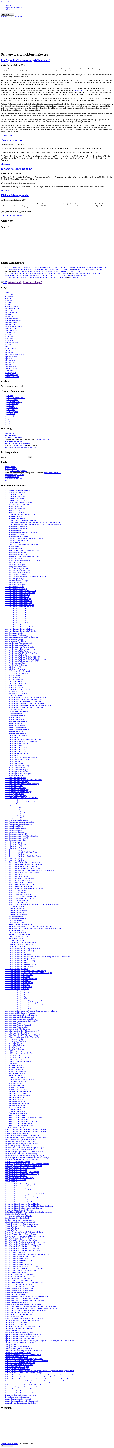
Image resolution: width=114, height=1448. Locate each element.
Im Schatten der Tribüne (13, 326)
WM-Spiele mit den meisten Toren (17, 1369)
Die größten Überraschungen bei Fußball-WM (21, 1144)
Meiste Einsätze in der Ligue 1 (16, 1262)
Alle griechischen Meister (14, 667)
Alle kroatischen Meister (13, 713)
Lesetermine (73, 277)
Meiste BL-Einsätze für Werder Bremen (19, 1238)
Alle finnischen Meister (13, 583)
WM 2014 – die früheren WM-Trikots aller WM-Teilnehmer (26, 1361)
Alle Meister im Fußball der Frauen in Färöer (21, 758)
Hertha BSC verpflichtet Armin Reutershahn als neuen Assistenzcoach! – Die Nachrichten (37, 273)
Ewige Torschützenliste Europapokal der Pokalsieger (23, 1208)
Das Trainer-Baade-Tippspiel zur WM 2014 (20, 1140)
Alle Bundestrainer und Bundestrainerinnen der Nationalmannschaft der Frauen (33, 522)
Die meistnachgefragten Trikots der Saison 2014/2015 (24, 1152)
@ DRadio (9, 396)
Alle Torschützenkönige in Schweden (18, 995)
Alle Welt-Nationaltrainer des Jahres (18, 1091)
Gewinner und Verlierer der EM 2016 (18, 1216)
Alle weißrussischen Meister (15, 1087)
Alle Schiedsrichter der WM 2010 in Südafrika (21, 836)
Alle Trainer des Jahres (13, 1023)
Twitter (7, 10)
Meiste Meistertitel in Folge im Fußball (19, 1280)
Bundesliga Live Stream (13, 437)
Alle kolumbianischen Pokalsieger (17, 711)
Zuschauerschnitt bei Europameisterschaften (20, 1391)
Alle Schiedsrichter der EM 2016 (16, 834)
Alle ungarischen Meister (14, 1069)
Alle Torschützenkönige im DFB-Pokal (19, 975)
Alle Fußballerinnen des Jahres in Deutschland (21, 627)
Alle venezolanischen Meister (15, 1077)
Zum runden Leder (12, 377)
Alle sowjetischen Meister (14, 916)
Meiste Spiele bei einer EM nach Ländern (20, 1288)
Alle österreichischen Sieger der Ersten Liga (20, 1123)
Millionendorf (80, 90)
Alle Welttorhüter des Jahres (15, 1101)
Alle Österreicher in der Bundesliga (17, 1113)
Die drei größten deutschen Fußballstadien (20, 1142)
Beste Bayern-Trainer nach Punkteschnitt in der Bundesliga (26, 1137)
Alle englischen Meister (13, 558)
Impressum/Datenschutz (13, 8)
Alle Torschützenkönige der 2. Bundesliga (20, 951)
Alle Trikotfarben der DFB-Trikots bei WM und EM (23, 1035)
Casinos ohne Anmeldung (14, 441)
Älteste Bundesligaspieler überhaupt (18, 1399)
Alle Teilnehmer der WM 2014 (16, 946)
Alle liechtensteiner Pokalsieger (16, 721)
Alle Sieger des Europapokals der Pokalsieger (21, 896)
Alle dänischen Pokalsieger (14, 548)
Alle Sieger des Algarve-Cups (15, 890)
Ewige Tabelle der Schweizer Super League (20, 1184)
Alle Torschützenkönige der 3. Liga (17, 953)
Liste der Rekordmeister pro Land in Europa (20, 1234)
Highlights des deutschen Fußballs (17, 1218)
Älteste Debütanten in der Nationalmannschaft (21, 1401)
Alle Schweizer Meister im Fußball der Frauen (21, 852)
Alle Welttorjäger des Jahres (15, 1105)
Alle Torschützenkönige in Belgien (17, 977)
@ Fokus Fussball (11, 408)
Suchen (3, 457)
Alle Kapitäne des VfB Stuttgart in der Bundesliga (23, 701)
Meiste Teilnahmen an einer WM (16, 1292)
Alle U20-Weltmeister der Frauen (17, 1057)
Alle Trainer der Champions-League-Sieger (20, 1019)
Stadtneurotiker (10, 363)
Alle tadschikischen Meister (15, 940)
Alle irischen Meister (12, 677)
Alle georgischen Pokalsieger (15, 641)
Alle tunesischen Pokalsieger (15, 1045)
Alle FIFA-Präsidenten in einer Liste (18, 573)
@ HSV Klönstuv (11, 400)
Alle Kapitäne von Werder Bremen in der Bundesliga (24, 707)
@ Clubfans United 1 (12, 402)
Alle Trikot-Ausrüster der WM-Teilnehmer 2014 (22, 1033)
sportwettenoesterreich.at (52, 473)
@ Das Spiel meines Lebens (15, 398)
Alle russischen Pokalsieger (15, 832)
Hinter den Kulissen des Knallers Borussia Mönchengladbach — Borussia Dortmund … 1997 (48, 271)
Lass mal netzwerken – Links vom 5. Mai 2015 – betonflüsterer (27, 267)
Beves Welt (9, 302)
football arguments (11, 318)
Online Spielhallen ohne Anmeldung (18, 443)
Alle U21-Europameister (14, 1059)
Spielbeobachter (11, 357)
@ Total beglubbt (11, 412)
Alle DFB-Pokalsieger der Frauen (17, 540)
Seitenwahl (9, 353)
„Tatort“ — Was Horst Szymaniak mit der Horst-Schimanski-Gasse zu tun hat (79, 267)
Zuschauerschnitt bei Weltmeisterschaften (19, 1393)
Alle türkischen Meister (13, 1047)
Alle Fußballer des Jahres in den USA (18, 601)
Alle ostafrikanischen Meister (15, 806)
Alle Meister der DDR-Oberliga (16, 743)
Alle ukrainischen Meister (14, 1065)
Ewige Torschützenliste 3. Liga (16, 1188)
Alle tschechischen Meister (14, 1039)
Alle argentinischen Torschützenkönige (19, 502)
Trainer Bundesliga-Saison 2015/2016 (18, 1349)
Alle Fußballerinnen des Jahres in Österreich (20, 631)
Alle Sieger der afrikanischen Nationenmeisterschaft (23, 864)
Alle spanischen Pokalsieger (15, 922)
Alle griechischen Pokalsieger (15, 669)
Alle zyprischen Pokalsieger (15, 1111)
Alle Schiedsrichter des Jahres (15, 840)
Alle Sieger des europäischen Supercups (19, 898)
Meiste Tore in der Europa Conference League (21, 1298)
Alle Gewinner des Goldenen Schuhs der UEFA (22, 661)
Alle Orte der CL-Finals (13, 804)
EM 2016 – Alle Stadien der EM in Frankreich (21, 1160)
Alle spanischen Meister (13, 920)
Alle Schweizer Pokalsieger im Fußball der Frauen (23, 856)
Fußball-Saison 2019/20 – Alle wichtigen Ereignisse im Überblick (28, 1212)
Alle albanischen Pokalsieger (15, 496)
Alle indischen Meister (13, 675)
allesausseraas (10, 296)
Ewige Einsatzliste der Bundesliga (17, 1170)
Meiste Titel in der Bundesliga (15, 1294)
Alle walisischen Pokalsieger (15, 1085)
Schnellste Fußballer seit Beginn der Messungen (22, 1320)
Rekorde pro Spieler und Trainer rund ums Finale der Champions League (31, 1308)
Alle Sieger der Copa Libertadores (17, 876)
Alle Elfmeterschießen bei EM (16, 552)
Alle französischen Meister (14, 587)
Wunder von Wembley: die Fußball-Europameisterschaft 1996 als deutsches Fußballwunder (37, 1381)
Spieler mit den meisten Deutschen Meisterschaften (23, 1335)
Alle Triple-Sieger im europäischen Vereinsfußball (22, 1037)
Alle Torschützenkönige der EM (16, 963)
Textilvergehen (10, 367)
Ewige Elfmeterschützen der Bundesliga (19, 1178)
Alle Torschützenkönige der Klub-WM (19, 967)
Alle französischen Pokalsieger (16, 589)
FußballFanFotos (11, 322)
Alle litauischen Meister (13, 723)
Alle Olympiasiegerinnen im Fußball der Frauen (22, 802)
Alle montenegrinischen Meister (16, 772)
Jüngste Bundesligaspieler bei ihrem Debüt (20, 1222)
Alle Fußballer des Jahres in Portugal (18, 617)
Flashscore (9, 316)
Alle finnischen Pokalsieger (15, 585)
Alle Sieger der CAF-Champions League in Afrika (23, 868)
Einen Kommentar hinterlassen (11, 215)
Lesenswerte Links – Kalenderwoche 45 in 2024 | (22, 275)
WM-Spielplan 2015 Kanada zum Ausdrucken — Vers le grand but (29, 1377)
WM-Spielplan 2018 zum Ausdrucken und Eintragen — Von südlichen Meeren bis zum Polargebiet (40, 1379)
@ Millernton (10, 420)
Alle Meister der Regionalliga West (17, 753)
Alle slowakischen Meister (14, 908)
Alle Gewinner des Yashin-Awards (17, 663)
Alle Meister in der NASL (14, 762)
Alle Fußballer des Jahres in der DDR (18, 603)
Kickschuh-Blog (11, 334)
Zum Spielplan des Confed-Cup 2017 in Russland (22, 1389)
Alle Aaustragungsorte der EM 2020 (18, 490)
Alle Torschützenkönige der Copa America (20, 959)
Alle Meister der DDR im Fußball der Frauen (21, 741)
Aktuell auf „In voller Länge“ (25, 282)
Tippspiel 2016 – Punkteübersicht (17, 1347)
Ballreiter (8, 300)
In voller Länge (10, 328)
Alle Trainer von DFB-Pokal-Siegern (18, 1029)
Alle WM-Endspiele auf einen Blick (18, 1107)
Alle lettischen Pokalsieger (14, 719)
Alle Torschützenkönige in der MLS (18, 981)
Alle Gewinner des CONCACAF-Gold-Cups (21, 653)
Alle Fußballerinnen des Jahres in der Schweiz (21, 625)
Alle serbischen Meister (13, 858)
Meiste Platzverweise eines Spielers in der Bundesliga (24, 1282)
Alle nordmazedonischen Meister (16, 790)
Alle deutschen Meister (13, 530)
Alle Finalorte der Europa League (17, 581)
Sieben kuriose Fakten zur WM (16, 1331)
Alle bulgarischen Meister (14, 516)
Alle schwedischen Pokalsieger (16, 848)
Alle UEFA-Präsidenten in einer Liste (18, 1061)
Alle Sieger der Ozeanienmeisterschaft (18, 886)
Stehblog (8, 365)
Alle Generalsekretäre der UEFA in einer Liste (21, 637)
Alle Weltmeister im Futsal (14, 1099)
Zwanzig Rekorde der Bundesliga (17, 1397)
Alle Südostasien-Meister (14, 938)
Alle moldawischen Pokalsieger (16, 770)
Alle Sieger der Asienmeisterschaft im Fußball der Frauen (25, 866)
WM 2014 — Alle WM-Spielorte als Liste (20, 1363)
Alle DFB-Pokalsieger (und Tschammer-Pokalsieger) (24, 538)
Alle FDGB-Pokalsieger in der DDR (18, 569)
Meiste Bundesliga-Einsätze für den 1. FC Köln (22, 1246)
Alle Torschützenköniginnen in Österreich (20, 1013)
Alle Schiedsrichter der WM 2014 (17, 838)
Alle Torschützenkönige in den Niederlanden (21, 979)
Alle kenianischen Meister (14, 709)
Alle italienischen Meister (14, 685)
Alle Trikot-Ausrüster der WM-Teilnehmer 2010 (22, 1031)
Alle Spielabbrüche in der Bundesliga (18, 924)
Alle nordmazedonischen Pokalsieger (18, 792)
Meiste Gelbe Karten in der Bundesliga (19, 1274)
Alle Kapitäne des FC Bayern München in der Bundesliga (25, 697)
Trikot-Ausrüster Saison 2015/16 (16, 1357)
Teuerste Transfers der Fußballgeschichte (19, 1343)
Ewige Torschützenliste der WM (16, 1200)
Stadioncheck (10, 361)
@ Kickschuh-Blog (12, 404)
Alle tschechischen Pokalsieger (16, 1041)
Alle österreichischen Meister (15, 1115)
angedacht (8, 298)
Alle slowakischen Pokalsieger (16, 910)
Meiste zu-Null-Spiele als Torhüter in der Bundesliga (23, 1304)
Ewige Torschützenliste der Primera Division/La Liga (24, 1198)
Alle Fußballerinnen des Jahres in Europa (19, 629)
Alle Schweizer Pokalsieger (15, 854)
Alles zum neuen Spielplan (14, 1127)
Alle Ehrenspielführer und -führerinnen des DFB (22, 550)
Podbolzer (8, 346)
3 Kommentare (6, 190)
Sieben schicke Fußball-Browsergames (19, 1333)
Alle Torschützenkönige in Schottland (18, 993)
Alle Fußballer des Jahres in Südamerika (19, 621)
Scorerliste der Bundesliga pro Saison (18, 1328)
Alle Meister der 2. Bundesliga (16, 735)
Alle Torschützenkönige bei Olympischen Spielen (22, 949)
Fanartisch (9, 314)
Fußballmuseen (10, 324)
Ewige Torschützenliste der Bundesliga (19, 1190)
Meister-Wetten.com (12, 477)
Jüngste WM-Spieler (12, 1228)
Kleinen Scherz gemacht (15, 195)
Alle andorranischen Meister (15, 498)
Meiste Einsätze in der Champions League (20, 1256)
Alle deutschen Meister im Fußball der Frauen (21, 532)
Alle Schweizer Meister (13, 850)
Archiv (3, 386)
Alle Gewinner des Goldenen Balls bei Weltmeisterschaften (26, 659)
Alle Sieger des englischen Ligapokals (18, 894)
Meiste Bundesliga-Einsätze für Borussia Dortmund (23, 1244)
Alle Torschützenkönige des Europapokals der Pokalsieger (25, 971)
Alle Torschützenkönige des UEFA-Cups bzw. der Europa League (28, 973)
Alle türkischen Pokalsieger (15, 1049)
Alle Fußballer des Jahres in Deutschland (19, 607)
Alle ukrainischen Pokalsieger (15, 1067)
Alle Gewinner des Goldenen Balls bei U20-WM (22, 657)
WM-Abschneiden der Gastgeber (17, 1367)
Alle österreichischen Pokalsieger (17, 1119)
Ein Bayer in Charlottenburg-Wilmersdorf (25, 60)
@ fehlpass (9, 418)
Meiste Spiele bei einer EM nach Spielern (19, 1290)
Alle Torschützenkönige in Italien (17, 989)
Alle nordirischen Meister (14, 786)
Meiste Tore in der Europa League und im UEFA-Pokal (24, 1300)
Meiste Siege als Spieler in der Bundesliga (20, 1286)
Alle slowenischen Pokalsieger (16, 914)
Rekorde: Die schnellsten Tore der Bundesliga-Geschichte (25, 1310)
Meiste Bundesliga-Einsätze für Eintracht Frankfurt (23, 1250)
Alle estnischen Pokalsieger (15, 565)
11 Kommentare (6, 135)
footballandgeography (13, 320)
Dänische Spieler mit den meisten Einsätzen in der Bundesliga (27, 1158)
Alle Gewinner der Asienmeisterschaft (18, 643)
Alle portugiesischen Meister (15, 818)
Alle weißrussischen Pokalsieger (16, 1089)
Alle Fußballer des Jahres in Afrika (17, 595)
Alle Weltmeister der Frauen (15, 1097)
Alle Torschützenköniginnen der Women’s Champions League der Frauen (31, 1011)
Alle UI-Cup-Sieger (12, 1063)
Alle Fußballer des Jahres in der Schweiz (19, 605)
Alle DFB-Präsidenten (13, 542)
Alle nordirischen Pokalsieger (15, 788)
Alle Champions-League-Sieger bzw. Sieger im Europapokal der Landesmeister (33, 524)
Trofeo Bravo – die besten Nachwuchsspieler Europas (24, 1359)
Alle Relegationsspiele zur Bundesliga (18, 824)
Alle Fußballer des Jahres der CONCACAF (20, 591)
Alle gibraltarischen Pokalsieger (16, 665)
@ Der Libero (10, 410)
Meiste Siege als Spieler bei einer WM (18, 1284)
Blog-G (8, 304)
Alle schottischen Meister (14, 842)
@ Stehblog (9, 416)
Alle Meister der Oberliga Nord (16, 747)
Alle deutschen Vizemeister (14, 534)
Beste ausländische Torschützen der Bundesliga (22, 1135)
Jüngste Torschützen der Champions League (20, 1226)
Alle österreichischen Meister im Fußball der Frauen (23, 1117)
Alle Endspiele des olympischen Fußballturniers (22, 556)
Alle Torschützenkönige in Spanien (17, 997)
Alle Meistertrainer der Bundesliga (17, 766)
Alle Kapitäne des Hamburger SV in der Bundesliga (23, 699)
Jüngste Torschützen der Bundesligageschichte (21, 1224)
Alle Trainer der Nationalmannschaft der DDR (21, 1021)
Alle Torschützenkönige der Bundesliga (19, 955)
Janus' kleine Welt (11, 330)
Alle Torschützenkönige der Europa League (20, 965)
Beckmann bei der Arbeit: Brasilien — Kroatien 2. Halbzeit (26, 1131)
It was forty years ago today (17, 168)
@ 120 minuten (10, 422)
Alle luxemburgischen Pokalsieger (17, 729)
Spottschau (9, 359)
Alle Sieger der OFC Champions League (19, 884)
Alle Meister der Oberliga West (16, 751)
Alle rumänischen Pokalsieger (15, 828)
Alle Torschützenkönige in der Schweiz (19, 983)
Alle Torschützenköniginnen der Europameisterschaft (24, 1005)
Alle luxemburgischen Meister (15, 727)
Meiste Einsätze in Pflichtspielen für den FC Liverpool (24, 1268)
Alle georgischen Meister (14, 639)
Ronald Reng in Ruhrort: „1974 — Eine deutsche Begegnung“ (65, 275)
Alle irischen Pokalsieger (14, 679)
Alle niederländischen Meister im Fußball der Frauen (23, 780)
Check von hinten (11, 306)
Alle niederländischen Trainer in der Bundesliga (22, 784)
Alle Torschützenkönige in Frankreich (18, 987)
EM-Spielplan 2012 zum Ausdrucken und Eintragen (23, 1166)
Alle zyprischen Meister (13, 1109)
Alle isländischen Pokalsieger (15, 683)
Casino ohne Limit (42, 439)
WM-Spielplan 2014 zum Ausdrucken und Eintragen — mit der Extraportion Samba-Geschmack (39, 1375)
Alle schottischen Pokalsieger (15, 844)
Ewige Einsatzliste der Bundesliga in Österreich (22, 1172)
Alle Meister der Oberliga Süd (15, 749)
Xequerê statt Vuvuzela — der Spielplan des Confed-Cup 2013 (27, 1383)
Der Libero (9, 310)
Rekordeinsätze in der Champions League (20, 1312)
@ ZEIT (8, 424)
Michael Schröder (11, 342)
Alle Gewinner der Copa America (17, 645)
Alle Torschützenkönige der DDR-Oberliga (20, 961)
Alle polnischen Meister (13, 814)
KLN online (9, 336)
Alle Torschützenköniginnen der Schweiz (19, 1009)
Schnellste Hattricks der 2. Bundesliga (18, 1322)
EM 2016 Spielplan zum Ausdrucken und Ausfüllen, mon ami (27, 1164)
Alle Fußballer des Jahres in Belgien (18, 599)
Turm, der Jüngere (11, 140)
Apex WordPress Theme (9, 1444)
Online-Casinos (10, 435)
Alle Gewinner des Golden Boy (16, 655)
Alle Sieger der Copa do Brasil (16, 874)
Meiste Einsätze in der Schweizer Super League (22, 1266)
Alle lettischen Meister (13, 717)
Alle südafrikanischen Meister (15, 932)
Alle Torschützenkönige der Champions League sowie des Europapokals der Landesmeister (37, 957)
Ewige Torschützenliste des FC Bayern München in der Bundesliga (29, 1206)
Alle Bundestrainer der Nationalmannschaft (20, 520)
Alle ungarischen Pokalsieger (15, 1071)
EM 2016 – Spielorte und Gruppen (17, 1162)
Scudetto (8, 351)
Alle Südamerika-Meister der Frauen (18, 934)
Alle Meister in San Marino (14, 764)
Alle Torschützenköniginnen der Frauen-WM (21, 1007)
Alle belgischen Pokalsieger (15, 508)
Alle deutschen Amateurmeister (16, 526)
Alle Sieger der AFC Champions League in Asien (22, 862)
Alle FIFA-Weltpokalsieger (14, 579)
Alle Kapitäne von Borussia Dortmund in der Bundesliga (25, 703)
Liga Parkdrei (10, 338)
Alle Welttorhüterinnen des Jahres (17, 1103)
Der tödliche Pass (11, 312)
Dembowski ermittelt (12, 308)
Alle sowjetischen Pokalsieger (15, 918)
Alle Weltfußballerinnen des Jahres (17, 1095)
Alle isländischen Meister (14, 681)
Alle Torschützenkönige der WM (16, 969)
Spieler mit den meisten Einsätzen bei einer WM (22, 1337)
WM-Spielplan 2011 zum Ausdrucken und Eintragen (23, 1373)
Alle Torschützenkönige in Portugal (17, 991)
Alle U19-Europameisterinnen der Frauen (20, 1053)
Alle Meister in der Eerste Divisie (17, 760)
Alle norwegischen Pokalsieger (16, 796)
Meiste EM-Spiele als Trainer (15, 1272)
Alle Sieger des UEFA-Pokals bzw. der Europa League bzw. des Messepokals (32, 904)
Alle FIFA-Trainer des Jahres (15, 575)
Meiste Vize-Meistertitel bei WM (16, 1302)
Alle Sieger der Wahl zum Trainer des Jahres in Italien (24, 888)
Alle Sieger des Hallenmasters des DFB (19, 900)
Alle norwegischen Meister (14, 794)
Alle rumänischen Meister (14, 826)
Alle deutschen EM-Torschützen (16, 528)
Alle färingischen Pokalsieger (15, 635)
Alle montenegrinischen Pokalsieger (18, 774)
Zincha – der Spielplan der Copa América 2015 (22, 1387)
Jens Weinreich (10, 332)
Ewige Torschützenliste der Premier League (20, 1196)
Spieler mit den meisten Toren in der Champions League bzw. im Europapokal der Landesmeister (39, 1341)
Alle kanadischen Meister (14, 695)
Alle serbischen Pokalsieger (15, 860)
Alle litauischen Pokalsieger (15, 725)
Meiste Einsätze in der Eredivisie (16, 1258)
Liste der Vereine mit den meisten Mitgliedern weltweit (24, 1236)
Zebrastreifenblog (11, 375)
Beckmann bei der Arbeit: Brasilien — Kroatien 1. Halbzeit (26, 1129)
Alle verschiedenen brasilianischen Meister (20, 1079)
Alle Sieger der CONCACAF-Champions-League (23, 872)
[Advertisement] (57, 34)
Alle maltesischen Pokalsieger (15, 733)
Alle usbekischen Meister (14, 1075)
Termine (8, 6)
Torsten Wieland (11, 369)
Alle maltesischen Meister (14, 731)
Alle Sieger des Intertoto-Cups (16, 902)
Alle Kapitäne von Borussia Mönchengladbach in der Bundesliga (28, 705)
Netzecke (8, 344)
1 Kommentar (6, 164)
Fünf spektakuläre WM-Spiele (15, 1214)
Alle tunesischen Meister (14, 1043)
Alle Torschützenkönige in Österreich (18, 999)
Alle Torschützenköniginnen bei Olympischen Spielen (24, 1001)
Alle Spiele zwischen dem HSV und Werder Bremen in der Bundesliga (30, 926)
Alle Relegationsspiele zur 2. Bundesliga (19, 822)
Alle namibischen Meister (14, 776)
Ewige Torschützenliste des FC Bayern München (22, 1204)
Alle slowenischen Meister (14, 912)
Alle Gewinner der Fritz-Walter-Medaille (19, 647)
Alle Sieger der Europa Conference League (20, 878)
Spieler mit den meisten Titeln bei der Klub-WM (22, 1339)
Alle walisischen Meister (14, 1083)
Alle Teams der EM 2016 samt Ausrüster (19, 944)
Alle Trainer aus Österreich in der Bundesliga (21, 1015)
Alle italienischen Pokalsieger (15, 687)
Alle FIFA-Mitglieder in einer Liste (17, 571)
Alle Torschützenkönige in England (17, 985)
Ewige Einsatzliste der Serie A (16, 1176)
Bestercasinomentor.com (13, 479)
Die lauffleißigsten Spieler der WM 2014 (19, 1150)
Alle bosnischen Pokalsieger (15, 512)
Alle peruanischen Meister (14, 810)
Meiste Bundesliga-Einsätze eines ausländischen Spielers (25, 1242)
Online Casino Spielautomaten (16, 481)
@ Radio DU (10, 414)
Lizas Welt (9, 340)
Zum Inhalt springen (8, 2)
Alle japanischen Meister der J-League (18, 689)
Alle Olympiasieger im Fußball (16, 800)
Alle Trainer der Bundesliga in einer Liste (85, 273)
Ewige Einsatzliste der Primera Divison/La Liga (22, 1174)
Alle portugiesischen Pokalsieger (16, 820)
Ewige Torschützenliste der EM (16, 1192)
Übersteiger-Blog (11, 373)
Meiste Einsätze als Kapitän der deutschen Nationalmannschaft (27, 1254)
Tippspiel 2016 (10, 1345)
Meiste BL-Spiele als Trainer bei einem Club (21, 1240)
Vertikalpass (9, 371)
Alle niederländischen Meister (15, 778)
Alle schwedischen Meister (14, 846)
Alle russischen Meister (13, 830)
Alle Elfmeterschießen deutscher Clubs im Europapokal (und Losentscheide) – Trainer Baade (38, 269)
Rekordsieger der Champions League (18, 1314)
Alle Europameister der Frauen (16, 567)
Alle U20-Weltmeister (13, 1055)
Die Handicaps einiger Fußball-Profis (18, 1146)
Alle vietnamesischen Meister (15, 1081)
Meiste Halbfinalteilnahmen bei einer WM (20, 1276)
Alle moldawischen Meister (15, 768)
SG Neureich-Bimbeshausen (15, 355)
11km (7, 292)
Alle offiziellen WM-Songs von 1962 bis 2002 (21, 798)
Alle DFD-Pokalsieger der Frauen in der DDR (21, 544)
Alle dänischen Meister (13, 546)
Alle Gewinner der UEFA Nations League (20, 649)
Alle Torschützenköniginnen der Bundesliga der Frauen (24, 1003)
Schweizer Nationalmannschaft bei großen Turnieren (23, 1326)
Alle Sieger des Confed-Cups (15, 892)
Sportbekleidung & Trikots (14, 475)
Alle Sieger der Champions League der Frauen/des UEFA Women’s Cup (30, 870)
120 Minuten (9, 294)
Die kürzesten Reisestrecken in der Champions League (24, 1148)
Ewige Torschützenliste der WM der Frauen (20, 1202)
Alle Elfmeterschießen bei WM (16, 554)
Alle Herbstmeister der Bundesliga (17, 673)
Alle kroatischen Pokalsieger (15, 715)
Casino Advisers (11, 469)
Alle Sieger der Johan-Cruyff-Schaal (18, 880)
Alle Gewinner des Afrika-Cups (16, 651)
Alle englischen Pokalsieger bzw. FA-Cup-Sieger (22, 560)
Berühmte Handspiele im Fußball (17, 1133)
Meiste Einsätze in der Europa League (18, 1260)
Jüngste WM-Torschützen (14, 1230)
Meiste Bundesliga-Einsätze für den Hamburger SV (23, 1248)
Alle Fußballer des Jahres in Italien (17, 615)
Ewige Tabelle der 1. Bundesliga (16, 1180)
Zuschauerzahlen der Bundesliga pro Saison (20, 1395)
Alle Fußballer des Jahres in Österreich (19, 623)
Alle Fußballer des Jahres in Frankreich (19, 613)
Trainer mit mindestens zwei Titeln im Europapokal (23, 1355)
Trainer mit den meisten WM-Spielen (18, 1353)
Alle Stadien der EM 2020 (14, 930)
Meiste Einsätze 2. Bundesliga (15, 1252)
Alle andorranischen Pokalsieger (16, 500)
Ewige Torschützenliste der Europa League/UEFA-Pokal (25, 1194)
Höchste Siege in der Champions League (19, 1220)
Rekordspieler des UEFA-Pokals (16, 1316)
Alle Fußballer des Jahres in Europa (17, 611)
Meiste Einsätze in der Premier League (18, 1264)
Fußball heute (10, 433)
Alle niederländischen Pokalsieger (17, 782)
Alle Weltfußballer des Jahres (15, 1093)
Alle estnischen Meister (13, 562)
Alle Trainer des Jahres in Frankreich (18, 1025)
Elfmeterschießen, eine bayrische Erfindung (88, 269)
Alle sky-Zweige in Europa (14, 906)
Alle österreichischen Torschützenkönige (19, 1125)
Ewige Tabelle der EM (13, 1182)
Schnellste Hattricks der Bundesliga (17, 1324)
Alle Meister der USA (13, 756)
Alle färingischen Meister (14, 633)
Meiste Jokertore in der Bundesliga (17, 1278)
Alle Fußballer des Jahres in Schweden (19, 619)
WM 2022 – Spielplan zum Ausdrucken (19, 1365)
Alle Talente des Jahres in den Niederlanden (20, 942)
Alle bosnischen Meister (13, 510)
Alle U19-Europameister (14, 1051)
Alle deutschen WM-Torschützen (17, 536)
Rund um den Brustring (13, 348)
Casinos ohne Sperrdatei (18, 471)
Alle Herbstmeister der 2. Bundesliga (18, 671)
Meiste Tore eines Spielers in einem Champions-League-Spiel (27, 1296)
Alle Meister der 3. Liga (13, 737)
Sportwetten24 (10, 467)
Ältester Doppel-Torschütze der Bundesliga (20, 1403)
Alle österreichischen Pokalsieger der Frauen (21, 1121)
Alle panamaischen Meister (14, 808)
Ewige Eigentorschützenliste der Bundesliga (20, 1168)
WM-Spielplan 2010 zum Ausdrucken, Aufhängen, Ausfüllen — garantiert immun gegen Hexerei (39, 1371)
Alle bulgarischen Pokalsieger (15, 518)
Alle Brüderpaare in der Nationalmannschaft (20, 514)
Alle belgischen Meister (13, 506)
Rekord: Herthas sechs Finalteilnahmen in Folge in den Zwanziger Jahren (31, 1306)
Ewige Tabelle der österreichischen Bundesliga (21, 1186)
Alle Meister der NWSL (13, 745)
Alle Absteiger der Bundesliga (15, 492)
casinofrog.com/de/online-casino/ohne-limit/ (20, 447)
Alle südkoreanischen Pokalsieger (17, 936)
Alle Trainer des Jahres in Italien (16, 1027)
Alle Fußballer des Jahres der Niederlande (20, 593)
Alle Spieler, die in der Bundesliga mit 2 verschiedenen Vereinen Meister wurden (33, 928)
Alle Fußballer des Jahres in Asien (17, 597)
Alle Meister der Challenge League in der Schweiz (23, 739)
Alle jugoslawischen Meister (15, 691)
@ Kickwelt (9, 406)
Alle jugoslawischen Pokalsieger (16, 693)
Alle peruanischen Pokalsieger (16, 812)
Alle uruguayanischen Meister (15, 1073)
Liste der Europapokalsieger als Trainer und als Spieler (24, 1232)
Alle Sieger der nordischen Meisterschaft (19, 882)
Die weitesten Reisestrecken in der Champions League (24, 1156)
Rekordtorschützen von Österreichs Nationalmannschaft (25, 1318)
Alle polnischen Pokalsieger (15, 816)
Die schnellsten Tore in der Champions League (21, 1154)
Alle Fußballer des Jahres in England (18, 609)
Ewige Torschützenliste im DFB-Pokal (19, 1210)
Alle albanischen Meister (14, 494)
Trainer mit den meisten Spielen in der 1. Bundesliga (23, 1351)
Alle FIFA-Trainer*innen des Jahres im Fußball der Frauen (26, 577)
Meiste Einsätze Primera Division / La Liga (20, 1270)
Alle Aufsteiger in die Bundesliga (17, 504)
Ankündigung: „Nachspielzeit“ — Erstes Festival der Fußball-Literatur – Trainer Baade (36, 277)
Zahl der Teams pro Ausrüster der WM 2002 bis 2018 (24, 1385)
